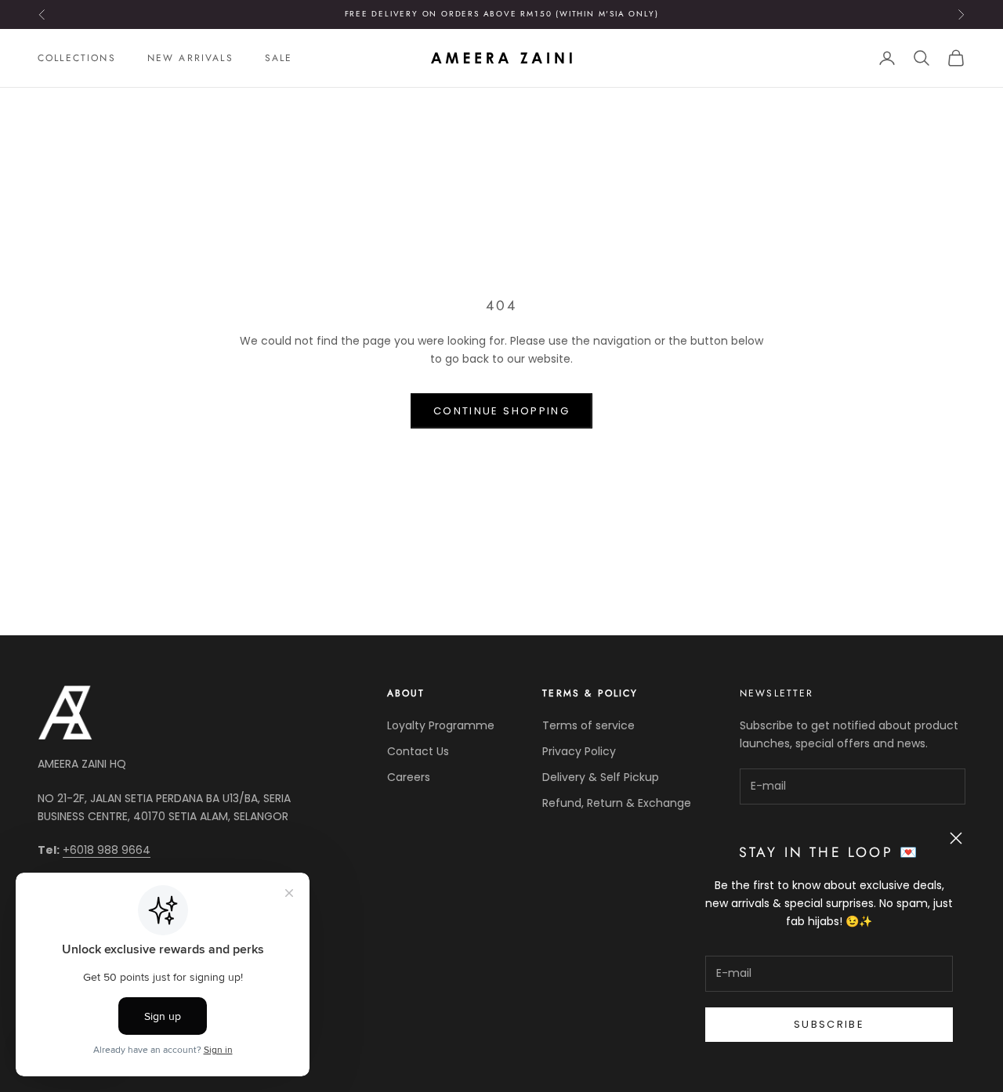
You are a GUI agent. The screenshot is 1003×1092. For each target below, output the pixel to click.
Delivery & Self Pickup (600, 777)
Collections (77, 58)
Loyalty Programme (440, 725)
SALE (279, 58)
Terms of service (588, 725)
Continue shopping (501, 410)
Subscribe (829, 1024)
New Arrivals (190, 58)
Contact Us (418, 751)
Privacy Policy (579, 751)
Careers (408, 777)
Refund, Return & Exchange (616, 803)
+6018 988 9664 (106, 850)
